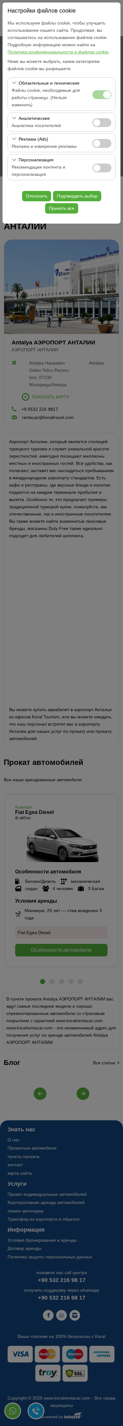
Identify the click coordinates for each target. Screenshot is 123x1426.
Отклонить (36, 195)
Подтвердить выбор (77, 195)
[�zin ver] (101, 122)
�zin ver (101, 122)
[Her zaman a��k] (101, 94)
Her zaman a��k (101, 94)
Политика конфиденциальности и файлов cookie (58, 51)
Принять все (61, 208)
